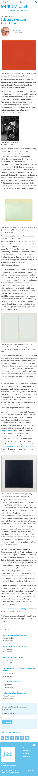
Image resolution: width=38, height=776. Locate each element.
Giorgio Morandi (7, 431)
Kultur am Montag (9, 17)
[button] (2, 738)
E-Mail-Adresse (8, 713)
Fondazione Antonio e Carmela (16, 446)
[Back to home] (14, 8)
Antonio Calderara (12, 609)
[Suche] (36, 2)
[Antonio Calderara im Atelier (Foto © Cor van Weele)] (10, 128)
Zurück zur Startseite (11, 733)
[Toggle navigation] (35, 8)
